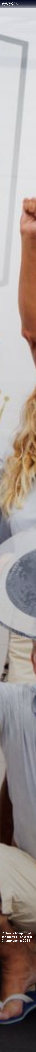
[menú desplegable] (31, 4)
